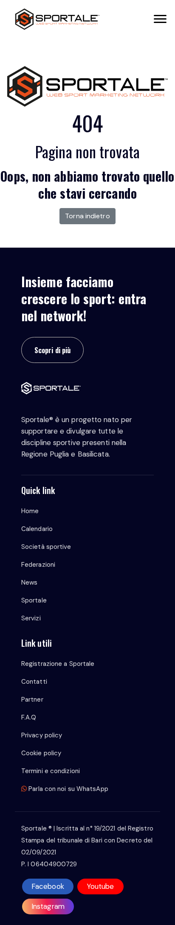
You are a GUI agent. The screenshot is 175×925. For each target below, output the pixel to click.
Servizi (31, 618)
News (29, 582)
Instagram (48, 906)
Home (30, 511)
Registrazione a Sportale (57, 663)
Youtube (100, 886)
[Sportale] (57, 19)
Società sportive (46, 546)
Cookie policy (41, 753)
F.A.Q (29, 717)
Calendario (37, 529)
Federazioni (38, 564)
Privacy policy (41, 735)
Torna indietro (87, 215)
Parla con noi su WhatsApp (67, 789)
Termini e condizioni (50, 771)
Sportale (34, 600)
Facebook (47, 886)
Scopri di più (52, 350)
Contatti (34, 681)
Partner (32, 699)
